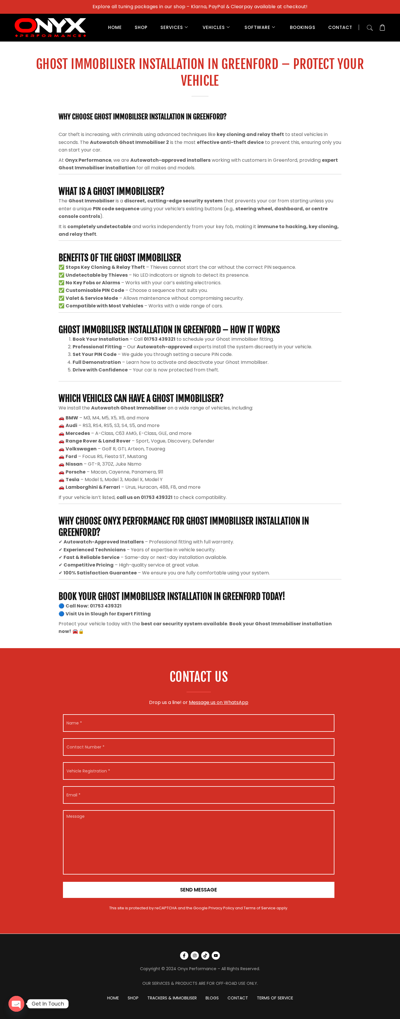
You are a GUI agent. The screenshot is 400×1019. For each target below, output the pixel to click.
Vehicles (214, 27)
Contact (340, 27)
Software (257, 27)
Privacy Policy (221, 908)
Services (171, 27)
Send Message (198, 889)
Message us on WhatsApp (218, 702)
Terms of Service (260, 908)
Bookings (302, 27)
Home (115, 27)
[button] (370, 27)
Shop (141, 27)
